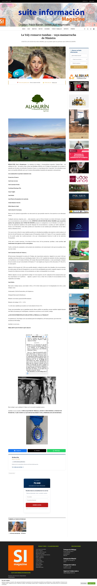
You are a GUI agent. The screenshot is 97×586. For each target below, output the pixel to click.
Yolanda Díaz (12, 473)
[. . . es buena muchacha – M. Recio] (17, 527)
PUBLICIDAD (91, 1)
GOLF (28, 28)
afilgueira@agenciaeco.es (69, 572)
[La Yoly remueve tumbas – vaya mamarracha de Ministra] (37, 62)
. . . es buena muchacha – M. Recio (17, 533)
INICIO (23, 28)
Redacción (54, 82)
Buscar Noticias (79, 67)
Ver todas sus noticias (17, 467)
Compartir (18, 450)
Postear (38, 450)
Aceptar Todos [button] (91, 583)
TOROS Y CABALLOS (57, 28)
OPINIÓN (73, 28)
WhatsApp (57, 450)
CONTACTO (85, 1)
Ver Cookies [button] (83, 583)
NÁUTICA (34, 28)
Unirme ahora (37, 505)
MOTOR (40, 28)
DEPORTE (66, 28)
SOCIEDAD (47, 28)
